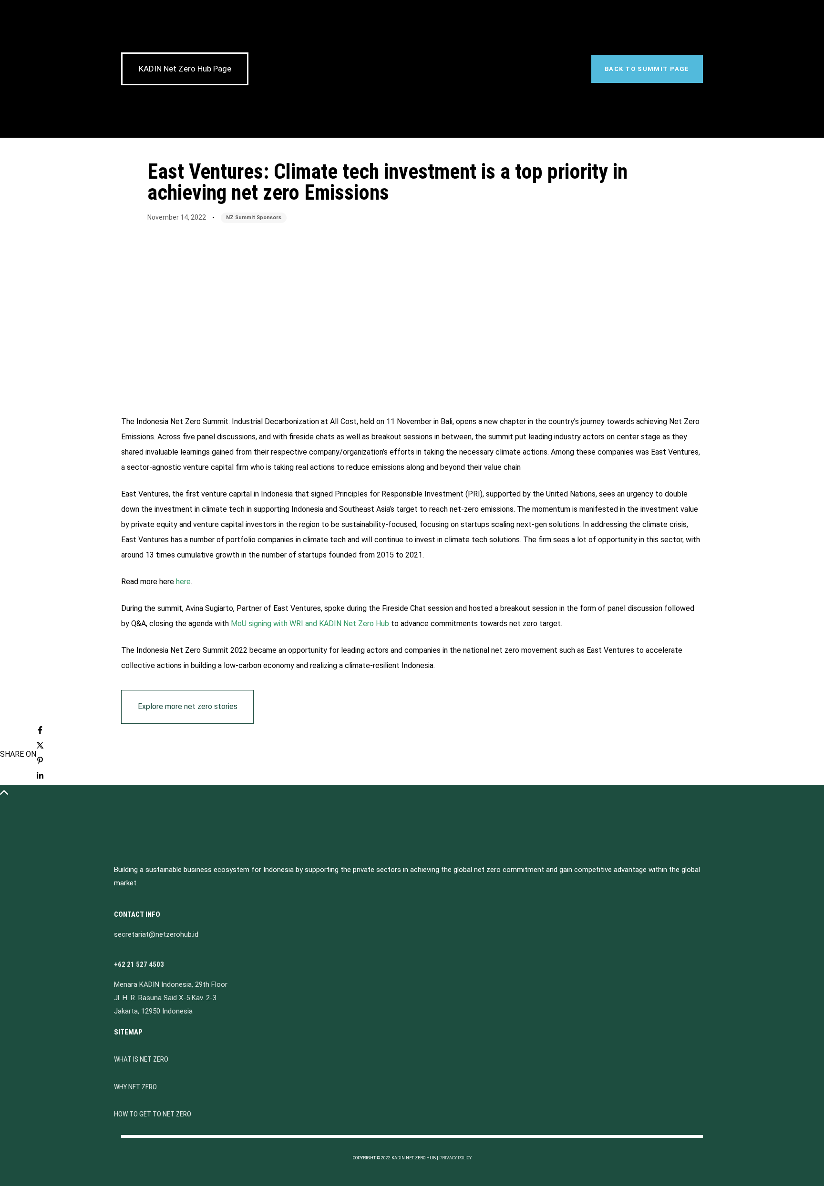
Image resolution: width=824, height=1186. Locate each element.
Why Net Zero (135, 1087)
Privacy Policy (455, 1158)
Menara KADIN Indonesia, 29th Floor (170, 984)
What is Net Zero (141, 1059)
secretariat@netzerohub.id (156, 934)
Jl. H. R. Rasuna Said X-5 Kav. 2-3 (165, 997)
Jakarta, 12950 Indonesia (153, 1011)
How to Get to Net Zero (152, 1114)
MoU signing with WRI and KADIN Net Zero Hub (310, 623)
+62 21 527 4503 (139, 964)
